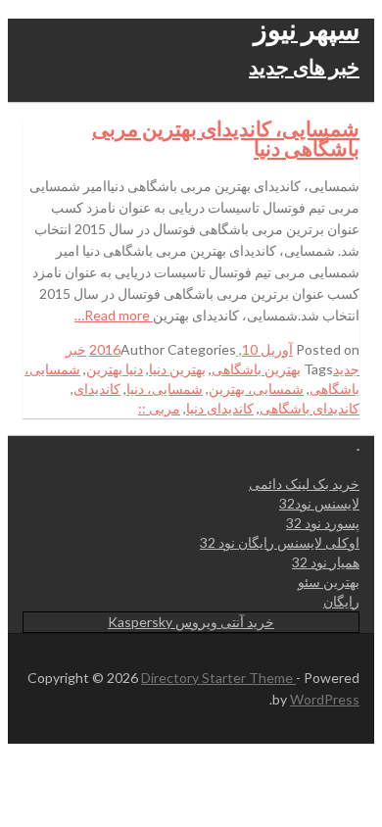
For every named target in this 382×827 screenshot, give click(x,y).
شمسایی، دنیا (164, 388)
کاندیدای (96, 388)
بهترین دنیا (177, 369)
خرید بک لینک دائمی (304, 483)
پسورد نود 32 (322, 522)
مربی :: (159, 408)
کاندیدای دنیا (220, 408)
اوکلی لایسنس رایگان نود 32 (279, 542)
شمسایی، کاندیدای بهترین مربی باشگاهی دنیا (225, 138)
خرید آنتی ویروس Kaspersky (191, 621)
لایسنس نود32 (319, 503)
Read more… (113, 315)
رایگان (341, 601)
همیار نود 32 (325, 562)
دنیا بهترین (114, 369)
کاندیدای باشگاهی (309, 408)
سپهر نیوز (306, 28)
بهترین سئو (328, 581)
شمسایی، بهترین (256, 388)
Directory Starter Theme (218, 677)
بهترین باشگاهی (256, 369)
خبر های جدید (304, 66)
